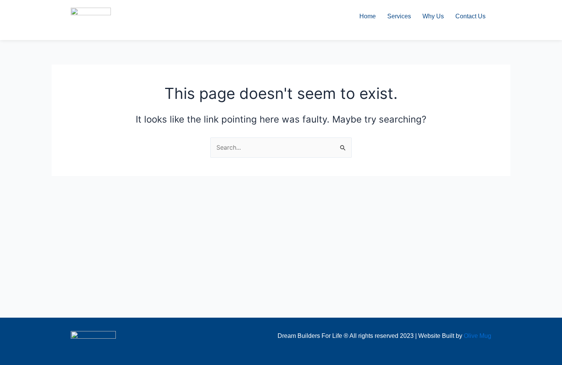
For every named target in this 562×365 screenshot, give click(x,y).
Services (399, 16)
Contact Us (470, 16)
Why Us (433, 16)
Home (367, 16)
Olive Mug (477, 336)
